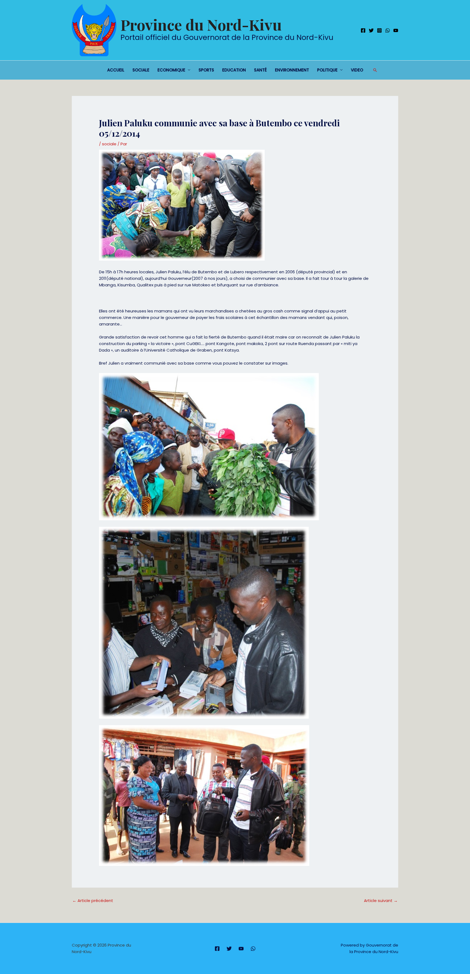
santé (260, 70)
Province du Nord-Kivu (201, 24)
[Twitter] (371, 30)
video (357, 70)
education (234, 70)
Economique (171, 70)
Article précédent (92, 900)
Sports (206, 70)
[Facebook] (363, 30)
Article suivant (381, 900)
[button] (375, 70)
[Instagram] (379, 30)
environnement (292, 70)
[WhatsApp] (387, 30)
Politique (327, 70)
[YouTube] (395, 30)
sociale (140, 70)
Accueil (115, 70)
